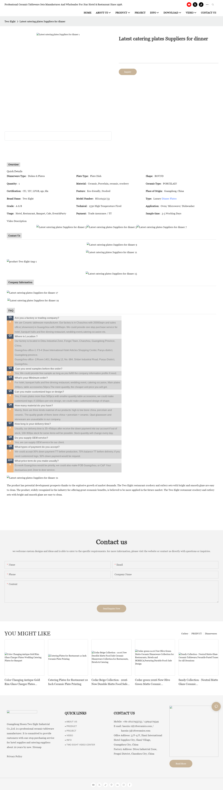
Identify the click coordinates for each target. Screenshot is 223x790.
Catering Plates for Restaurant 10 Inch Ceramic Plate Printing (68, 682)
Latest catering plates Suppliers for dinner (42, 21)
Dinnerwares (211, 633)
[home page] (33, 477)
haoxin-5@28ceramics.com (132, 730)
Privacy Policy (14, 756)
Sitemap (36, 747)
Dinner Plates (169, 198)
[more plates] (111, 273)
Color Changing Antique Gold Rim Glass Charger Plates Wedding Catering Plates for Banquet (22, 682)
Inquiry (127, 72)
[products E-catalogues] (111, 252)
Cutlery (184, 633)
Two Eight (10, 21)
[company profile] (32, 292)
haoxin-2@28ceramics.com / (138, 726)
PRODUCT (196, 633)
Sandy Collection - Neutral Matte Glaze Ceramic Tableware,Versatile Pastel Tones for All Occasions (198, 682)
